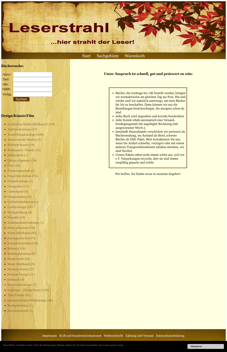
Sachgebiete (108, 55)
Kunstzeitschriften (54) (22, 243)
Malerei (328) (16, 248)
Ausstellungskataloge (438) (25, 134)
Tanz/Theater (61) (19, 295)
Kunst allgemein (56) (21, 228)
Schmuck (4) (15, 279)
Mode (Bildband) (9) (21, 264)
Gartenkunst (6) (17, 191)
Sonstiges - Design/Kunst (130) (28, 290)
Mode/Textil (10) (18, 259)
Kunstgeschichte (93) (21, 238)
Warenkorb (135, 55)
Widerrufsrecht (113, 336)
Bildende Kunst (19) (20, 145)
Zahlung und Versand (139, 336)
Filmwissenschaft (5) (21, 171)
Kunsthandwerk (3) (20, 311)
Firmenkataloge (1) (20, 181)
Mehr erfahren (131, 345)
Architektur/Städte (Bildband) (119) (31, 124)
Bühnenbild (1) (17, 155)
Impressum (49, 336)
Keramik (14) (16, 217)
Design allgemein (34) (22, 160)
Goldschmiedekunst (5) (22, 202)
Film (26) (13, 165)
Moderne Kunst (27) (20, 269)
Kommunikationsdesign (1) (25, 222)
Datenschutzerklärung (170, 336)
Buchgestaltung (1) (20, 305)
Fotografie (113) (18, 186)
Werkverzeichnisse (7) (21, 285)
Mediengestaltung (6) (21, 253)
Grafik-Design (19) (20, 207)
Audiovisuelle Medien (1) (24, 139)
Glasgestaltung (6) (19, 197)
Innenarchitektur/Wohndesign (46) (30, 300)
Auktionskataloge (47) (22, 129)
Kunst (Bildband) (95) (22, 233)
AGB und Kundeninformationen (80, 336)
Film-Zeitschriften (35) (22, 176)
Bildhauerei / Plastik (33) (23, 150)
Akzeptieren (196, 346)
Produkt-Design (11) (21, 274)
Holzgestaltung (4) (19, 212)
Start (86, 55)
